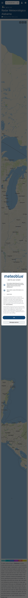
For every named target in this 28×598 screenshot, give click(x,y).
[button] (14, 294)
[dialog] (14, 299)
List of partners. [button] (9, 304)
